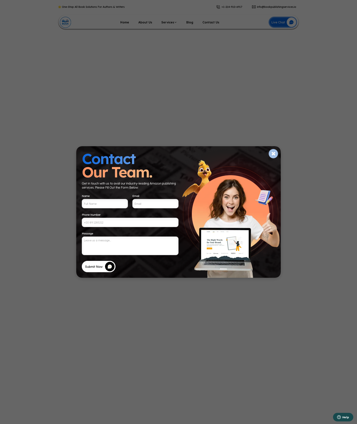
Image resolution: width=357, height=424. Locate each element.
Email (135, 196)
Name (86, 196)
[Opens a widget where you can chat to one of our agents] (343, 417)
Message (87, 233)
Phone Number (91, 214)
